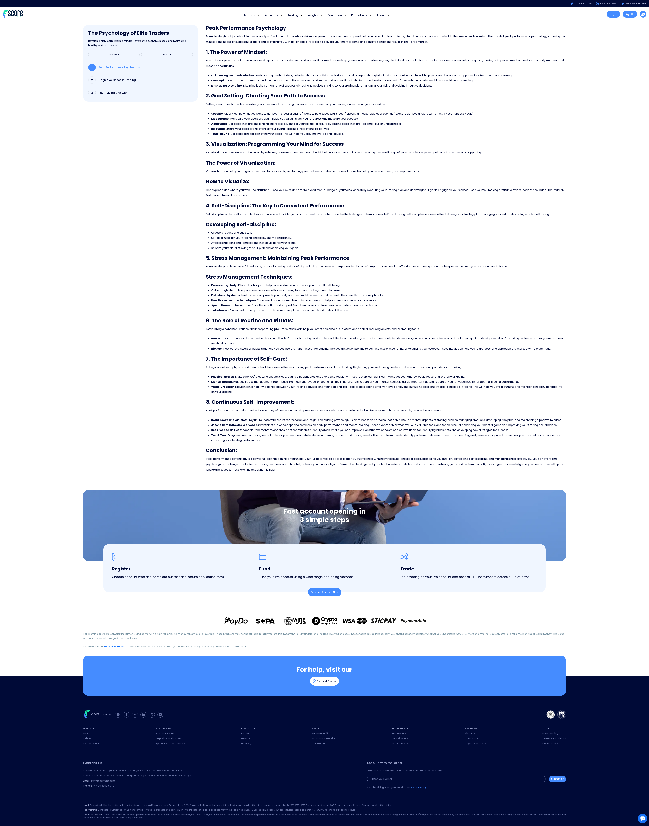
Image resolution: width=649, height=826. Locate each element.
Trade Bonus (399, 733)
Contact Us (471, 738)
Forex (86, 733)
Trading (292, 15)
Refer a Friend (400, 743)
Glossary (246, 743)
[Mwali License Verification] (550, 714)
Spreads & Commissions (170, 743)
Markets (249, 15)
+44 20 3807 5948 (98, 785)
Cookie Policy (550, 743)
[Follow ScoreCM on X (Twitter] (152, 715)
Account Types (165, 733)
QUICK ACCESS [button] (583, 3)
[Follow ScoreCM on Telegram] (160, 715)
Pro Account (609, 3)
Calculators (318, 743)
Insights (313, 15)
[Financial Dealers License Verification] (561, 714)
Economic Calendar (323, 738)
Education (335, 15)
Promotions (359, 15)
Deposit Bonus (400, 738)
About (381, 15)
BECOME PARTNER (636, 3)
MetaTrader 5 (320, 733)
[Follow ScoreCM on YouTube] (118, 715)
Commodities (91, 743)
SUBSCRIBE (557, 779)
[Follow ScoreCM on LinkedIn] (143, 715)
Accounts (271, 15)
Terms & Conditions (554, 738)
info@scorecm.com (99, 780)
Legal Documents (114, 646)
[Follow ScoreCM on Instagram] (135, 715)
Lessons (245, 738)
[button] (643, 14)
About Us (470, 733)
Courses (246, 733)
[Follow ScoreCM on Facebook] (126, 715)
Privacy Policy (550, 733)
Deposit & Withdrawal (168, 738)
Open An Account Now (325, 592)
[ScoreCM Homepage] (13, 14)
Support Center (326, 681)
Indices (87, 738)
